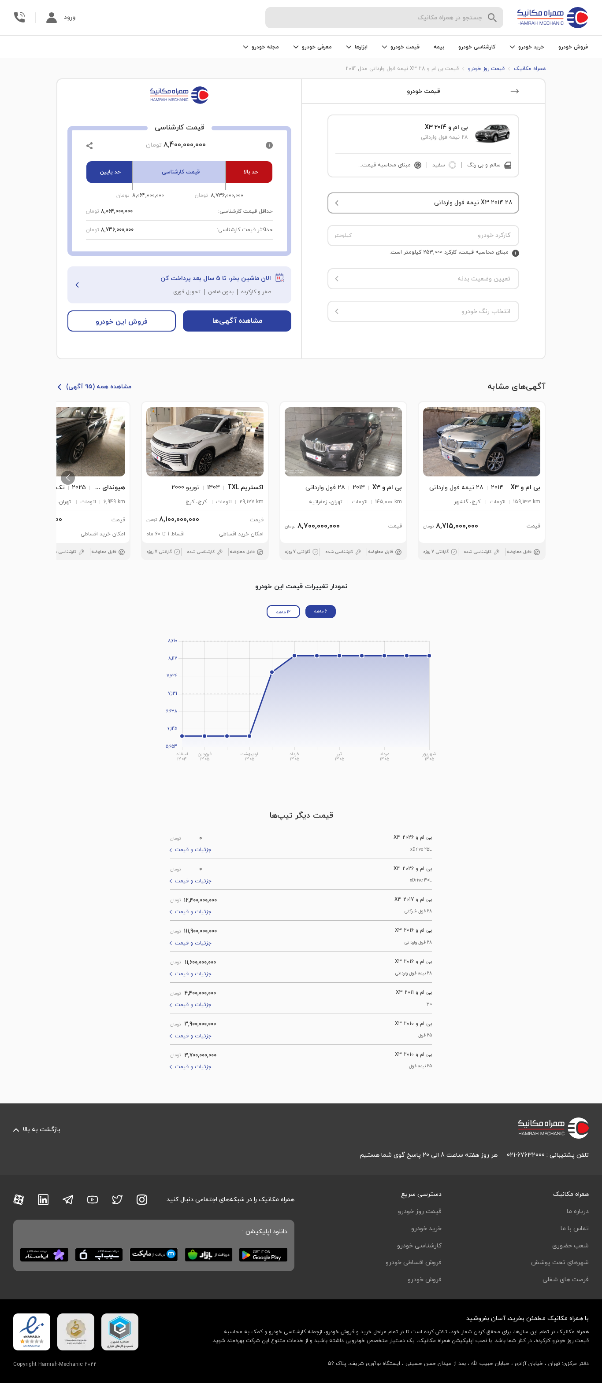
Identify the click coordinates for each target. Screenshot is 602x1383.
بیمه (439, 47)
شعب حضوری (570, 1246)
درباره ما (578, 1211)
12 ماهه (283, 612)
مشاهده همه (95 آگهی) (98, 387)
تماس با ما (575, 1228)
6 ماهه (320, 611)
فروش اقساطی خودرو (414, 1262)
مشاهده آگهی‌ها (237, 321)
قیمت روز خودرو (420, 1211)
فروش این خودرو (122, 322)
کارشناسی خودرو (476, 47)
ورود (69, 17)
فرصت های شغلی (566, 1280)
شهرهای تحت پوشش (560, 1262)
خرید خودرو (426, 1228)
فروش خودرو (573, 47)
